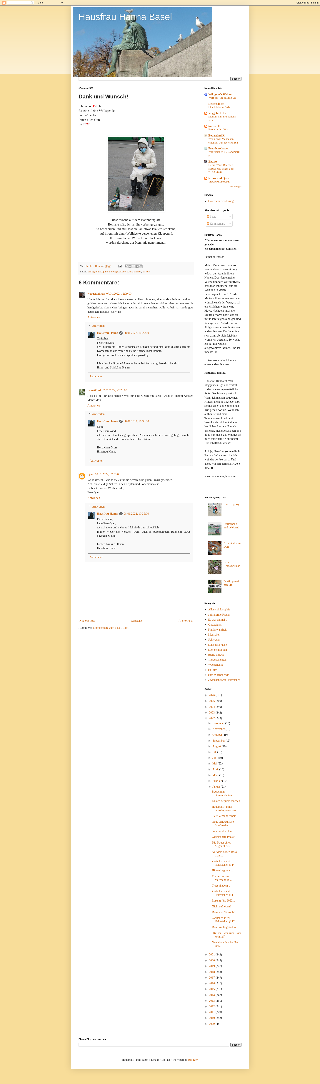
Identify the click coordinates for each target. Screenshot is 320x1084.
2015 (212, 989)
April (215, 769)
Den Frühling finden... (225, 927)
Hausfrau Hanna (107, 332)
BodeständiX (216, 135)
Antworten (93, 317)
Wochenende (215, 664)
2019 (212, 966)
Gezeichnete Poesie (223, 836)
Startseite (136, 620)
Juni (215, 757)
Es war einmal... (217, 619)
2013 (212, 1000)
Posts (212, 216)
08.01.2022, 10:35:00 (136, 513)
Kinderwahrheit (217, 629)
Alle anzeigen (235, 186)
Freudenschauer (218, 148)
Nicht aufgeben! (221, 906)
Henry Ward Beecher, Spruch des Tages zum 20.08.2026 (221, 168)
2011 (212, 1012)
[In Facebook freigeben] (137, 266)
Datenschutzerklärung (221, 201)
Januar (216, 786)
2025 (212, 700)
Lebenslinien (216, 103)
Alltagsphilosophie (98, 271)
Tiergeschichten (217, 659)
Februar (217, 780)
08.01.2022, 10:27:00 (136, 332)
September (219, 740)
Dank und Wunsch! (223, 912)
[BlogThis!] (130, 266)
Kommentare (217, 223)
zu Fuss (146, 271)
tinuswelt (214, 126)
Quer (90, 474)
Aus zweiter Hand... (223, 831)
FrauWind (94, 390)
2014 (212, 994)
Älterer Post (185, 620)
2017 (212, 977)
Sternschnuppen (217, 649)
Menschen (214, 634)
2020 (212, 960)
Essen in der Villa (218, 129)
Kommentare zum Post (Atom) (111, 627)
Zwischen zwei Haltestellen (224, 679)
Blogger (192, 1059)
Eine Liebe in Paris (219, 107)
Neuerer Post (87, 620)
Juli (214, 752)
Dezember (218, 723)
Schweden (214, 639)
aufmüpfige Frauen (219, 614)
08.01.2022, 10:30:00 (136, 421)
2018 (212, 971)
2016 (212, 983)
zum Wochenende (218, 674)
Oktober (217, 734)
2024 (212, 706)
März (215, 775)
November (219, 728)
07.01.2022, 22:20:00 (114, 390)
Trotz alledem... (221, 885)
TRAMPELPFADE (219, 181)
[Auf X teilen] (134, 266)
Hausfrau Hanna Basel (125, 17)
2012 (212, 1006)
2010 (212, 1017)
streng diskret (134, 271)
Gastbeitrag (214, 624)
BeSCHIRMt (231, 504)
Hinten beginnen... (223, 870)
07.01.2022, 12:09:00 (118, 293)
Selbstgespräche (117, 271)
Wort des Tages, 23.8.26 (222, 97)
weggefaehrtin (96, 293)
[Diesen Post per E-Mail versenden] (127, 266)
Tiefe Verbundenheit (224, 815)
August (217, 746)
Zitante (212, 161)
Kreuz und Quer (218, 178)
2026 (212, 695)
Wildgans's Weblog (220, 94)
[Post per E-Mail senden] (119, 265)
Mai (215, 763)
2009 (212, 1023)
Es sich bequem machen (226, 801)
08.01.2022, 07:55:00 (107, 474)
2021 (212, 954)
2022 (212, 718)
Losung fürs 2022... (223, 900)
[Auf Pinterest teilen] (141, 266)
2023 (212, 712)
